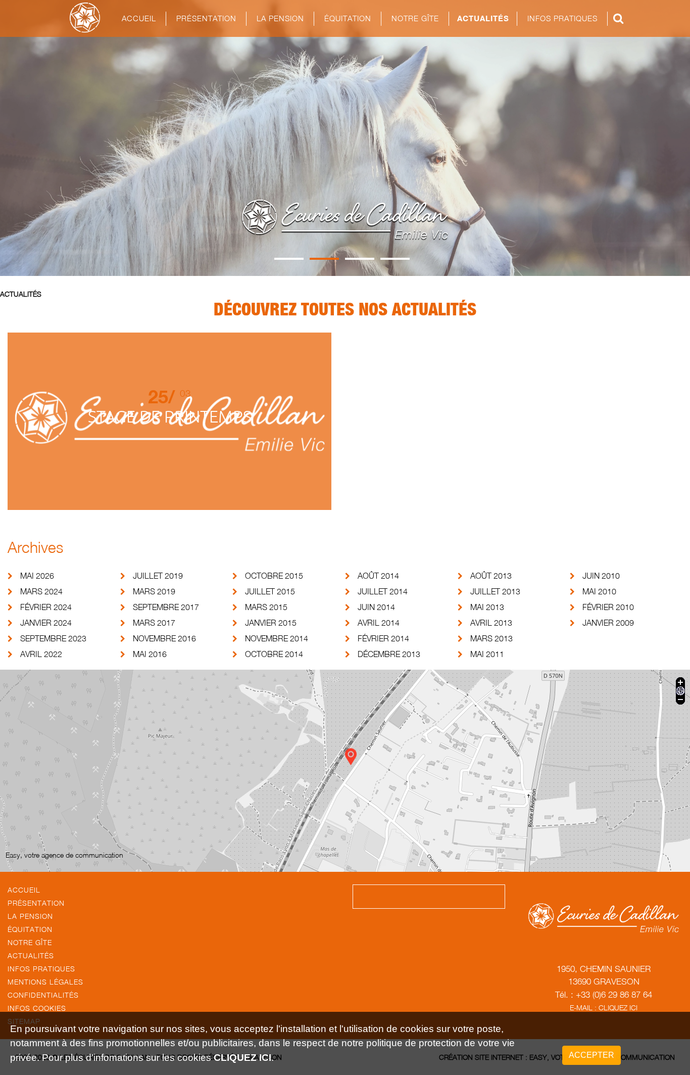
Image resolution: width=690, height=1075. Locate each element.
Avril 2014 (379, 622)
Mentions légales (45, 981)
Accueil (139, 18)
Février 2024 (46, 607)
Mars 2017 (154, 622)
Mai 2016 (150, 654)
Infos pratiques (41, 968)
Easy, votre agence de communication (64, 855)
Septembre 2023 (53, 638)
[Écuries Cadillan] (85, 17)
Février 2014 (383, 638)
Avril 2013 (491, 622)
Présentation (206, 18)
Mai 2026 (37, 575)
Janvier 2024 (46, 622)
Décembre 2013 (389, 654)
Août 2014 (378, 575)
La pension (30, 916)
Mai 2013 (487, 607)
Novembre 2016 (164, 638)
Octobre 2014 (274, 654)
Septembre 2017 (166, 607)
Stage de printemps (170, 416)
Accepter (591, 1055)
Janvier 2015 (271, 622)
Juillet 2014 (383, 591)
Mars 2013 (491, 638)
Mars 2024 (41, 591)
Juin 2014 (376, 607)
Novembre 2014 (276, 638)
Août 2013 (491, 575)
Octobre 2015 (274, 575)
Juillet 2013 (495, 591)
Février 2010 (608, 607)
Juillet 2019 (158, 575)
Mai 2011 (487, 654)
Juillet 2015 (270, 591)
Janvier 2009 (608, 622)
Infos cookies (37, 1008)
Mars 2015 (266, 607)
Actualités (483, 18)
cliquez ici (242, 1057)
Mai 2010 (599, 591)
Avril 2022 (41, 654)
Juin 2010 (601, 575)
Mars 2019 (154, 591)
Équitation (30, 929)
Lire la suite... (169, 448)
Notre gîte (415, 18)
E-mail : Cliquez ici (603, 1007)
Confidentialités (43, 995)
